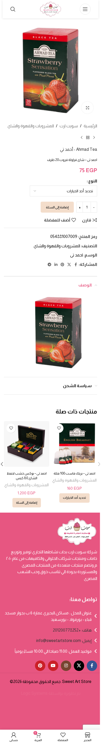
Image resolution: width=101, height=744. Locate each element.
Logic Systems (34, 693)
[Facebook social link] (76, 264)
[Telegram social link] (49, 264)
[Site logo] (50, 9)
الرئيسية (90, 126)
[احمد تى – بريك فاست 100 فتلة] (74, 444)
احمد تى (76, 255)
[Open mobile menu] (85, 9)
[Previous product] (94, 138)
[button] (26, 502)
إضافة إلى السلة (57, 207)
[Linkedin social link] (56, 264)
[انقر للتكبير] (87, 107)
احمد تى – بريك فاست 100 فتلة (74, 473)
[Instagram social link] (66, 666)
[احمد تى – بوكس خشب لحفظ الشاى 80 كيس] (26, 444)
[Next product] (81, 138)
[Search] (13, 9)
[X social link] (69, 264)
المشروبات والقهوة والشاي (31, 126)
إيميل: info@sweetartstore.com (64, 640)
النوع (92, 181)
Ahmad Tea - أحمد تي (78, 149)
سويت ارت (69, 126)
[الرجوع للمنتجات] (88, 138)
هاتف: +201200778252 (72, 630)
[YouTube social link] (53, 666)
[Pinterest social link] (62, 264)
